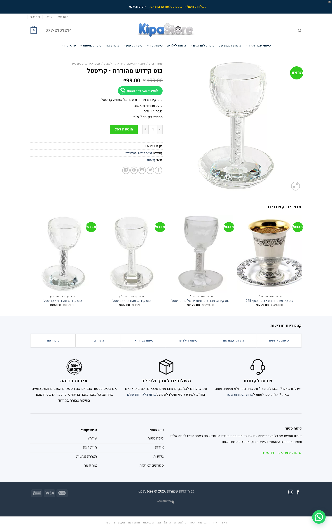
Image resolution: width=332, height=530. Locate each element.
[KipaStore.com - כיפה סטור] (166, 30)
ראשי (223, 523)
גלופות (202, 523)
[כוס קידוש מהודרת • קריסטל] (131, 254)
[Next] (30, 265)
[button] (319, 517)
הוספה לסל (124, 129)
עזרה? (48, 17)
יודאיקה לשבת (113, 63)
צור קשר (35, 17)
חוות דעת (62, 17)
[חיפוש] (300, 30)
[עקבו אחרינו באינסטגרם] (290, 492)
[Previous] (301, 265)
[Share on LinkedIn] (126, 170)
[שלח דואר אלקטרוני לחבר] (142, 170)
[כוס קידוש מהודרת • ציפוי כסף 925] (269, 254)
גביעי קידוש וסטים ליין (86, 63)
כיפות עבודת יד (259, 45)
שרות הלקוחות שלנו (240, 394)
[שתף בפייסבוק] (158, 170)
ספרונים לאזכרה (184, 523)
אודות (213, 523)
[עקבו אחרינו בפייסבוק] (298, 492)
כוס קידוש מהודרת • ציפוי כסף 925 (269, 301)
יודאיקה (70, 45)
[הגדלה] (295, 186)
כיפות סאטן (134, 45)
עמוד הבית (156, 63)
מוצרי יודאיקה (136, 63)
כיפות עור (112, 45)
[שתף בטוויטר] (150, 170)
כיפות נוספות (92, 45)
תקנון (121, 523)
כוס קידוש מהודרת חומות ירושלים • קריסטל (200, 301)
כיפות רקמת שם (229, 45)
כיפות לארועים (203, 45)
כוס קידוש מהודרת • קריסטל (131, 301)
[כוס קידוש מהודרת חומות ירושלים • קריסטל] (200, 254)
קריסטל (151, 160)
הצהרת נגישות (152, 523)
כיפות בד (156, 45)
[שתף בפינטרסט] (134, 170)
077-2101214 (137, 7)
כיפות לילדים (176, 45)
